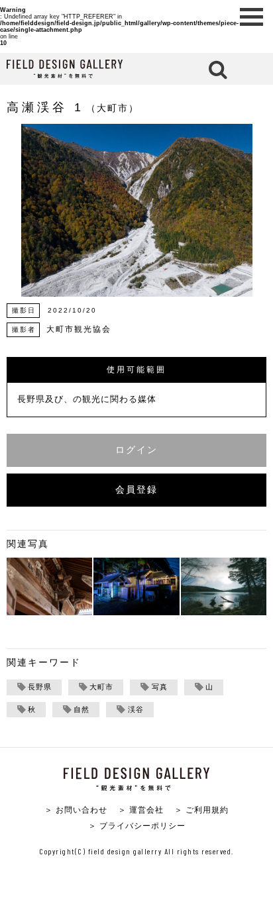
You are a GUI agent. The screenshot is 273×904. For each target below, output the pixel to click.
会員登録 (136, 490)
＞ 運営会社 (141, 809)
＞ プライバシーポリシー (137, 825)
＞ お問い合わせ (75, 809)
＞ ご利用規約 (201, 809)
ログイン (136, 450)
